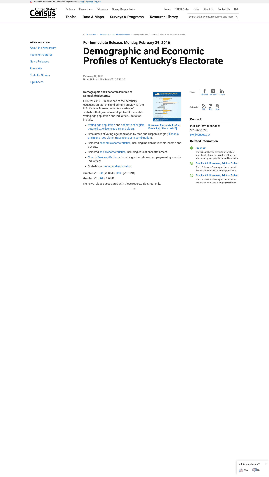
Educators (102, 9)
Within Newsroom (40, 42)
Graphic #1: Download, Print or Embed (217, 163)
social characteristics (112, 152)
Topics (71, 17)
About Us (208, 9)
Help (236, 9)
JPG (100, 173)
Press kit (200, 148)
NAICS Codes (182, 9)
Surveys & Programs (127, 17)
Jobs (196, 9)
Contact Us (224, 9)
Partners (70, 9)
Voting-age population (101, 125)
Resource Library (164, 17)
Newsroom (104, 34)
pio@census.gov (200, 134)
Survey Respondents (123, 9)
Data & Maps (93, 17)
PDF (119, 173)
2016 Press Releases (121, 34)
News (167, 9)
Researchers (85, 9)
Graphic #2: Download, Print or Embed (217, 175)
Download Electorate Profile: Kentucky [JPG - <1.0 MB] (164, 127)
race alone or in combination (133, 137)
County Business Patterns (104, 157)
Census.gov (91, 34)
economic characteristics (114, 143)
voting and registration (118, 166)
